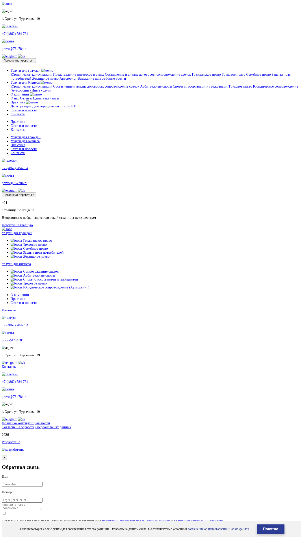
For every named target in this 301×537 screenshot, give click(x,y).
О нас (15, 98)
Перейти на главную (17, 225)
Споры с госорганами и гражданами (200, 86)
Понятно (270, 529)
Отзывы (26, 98)
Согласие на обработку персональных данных (36, 427)
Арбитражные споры (156, 86)
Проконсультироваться (19, 60)
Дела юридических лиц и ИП (54, 106)
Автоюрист (68, 78)
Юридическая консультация (31, 74)
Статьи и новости (24, 110)
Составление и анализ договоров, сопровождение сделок (148, 74)
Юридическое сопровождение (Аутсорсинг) (55, 287)
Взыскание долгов (91, 78)
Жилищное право (45, 78)
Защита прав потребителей (43, 252)
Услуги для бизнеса (26, 82)
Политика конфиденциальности (26, 423)
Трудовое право (233, 74)
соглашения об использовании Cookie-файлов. (219, 529)
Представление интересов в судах (78, 74)
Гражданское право (206, 74)
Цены (37, 98)
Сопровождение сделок (40, 271)
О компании (20, 94)
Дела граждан (21, 106)
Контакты (18, 114)
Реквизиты (51, 98)
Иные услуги (116, 78)
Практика (18, 102)
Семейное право (258, 74)
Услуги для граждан (26, 70)
